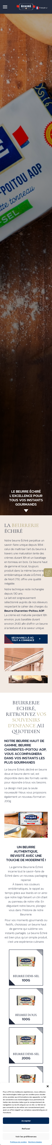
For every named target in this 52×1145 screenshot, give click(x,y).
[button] (47, 1086)
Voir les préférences (26, 1136)
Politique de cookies (18, 1142)
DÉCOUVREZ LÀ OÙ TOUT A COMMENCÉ (23, 639)
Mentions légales (35, 1142)
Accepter (26, 1120)
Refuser (26, 1128)
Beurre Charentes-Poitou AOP (24, 611)
